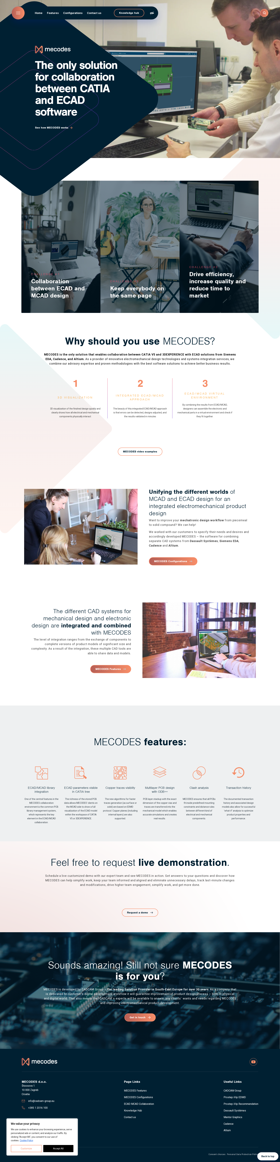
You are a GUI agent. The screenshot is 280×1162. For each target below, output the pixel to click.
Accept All (58, 1148)
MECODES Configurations (170, 561)
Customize (26, 1148)
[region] (42, 1137)
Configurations (72, 13)
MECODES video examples (140, 451)
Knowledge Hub (133, 1110)
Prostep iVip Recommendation (241, 1103)
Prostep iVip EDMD (235, 1097)
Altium (227, 1130)
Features (53, 13)
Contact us (94, 13)
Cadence (228, 1123)
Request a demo (137, 912)
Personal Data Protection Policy (242, 1154)
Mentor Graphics (233, 1117)
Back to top (267, 1156)
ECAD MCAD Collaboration (139, 1103)
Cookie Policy (26, 1140)
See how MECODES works (51, 127)
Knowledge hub (129, 13)
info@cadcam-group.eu (41, 1101)
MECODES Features (108, 669)
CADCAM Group (232, 1090)
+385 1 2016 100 (38, 1107)
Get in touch (138, 1017)
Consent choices (217, 1154)
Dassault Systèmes (235, 1110)
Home (38, 13)
